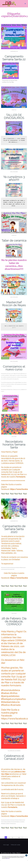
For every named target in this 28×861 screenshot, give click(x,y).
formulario (20, 477)
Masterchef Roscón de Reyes (14, 303)
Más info (8, 858)
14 (18, 837)
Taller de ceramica (14, 240)
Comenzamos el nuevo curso (14, 368)
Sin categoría (14, 171)
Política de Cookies (15, 844)
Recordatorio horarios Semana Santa (14, 444)
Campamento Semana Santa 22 (14, 58)
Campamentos (14, 51)
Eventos (14, 109)
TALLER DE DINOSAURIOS (14, 116)
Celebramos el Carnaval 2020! (14, 757)
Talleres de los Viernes (14, 750)
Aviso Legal (6, 844)
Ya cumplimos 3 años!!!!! (14, 178)
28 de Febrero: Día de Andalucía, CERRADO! (14, 621)
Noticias (14, 436)
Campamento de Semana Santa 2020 (14, 529)
